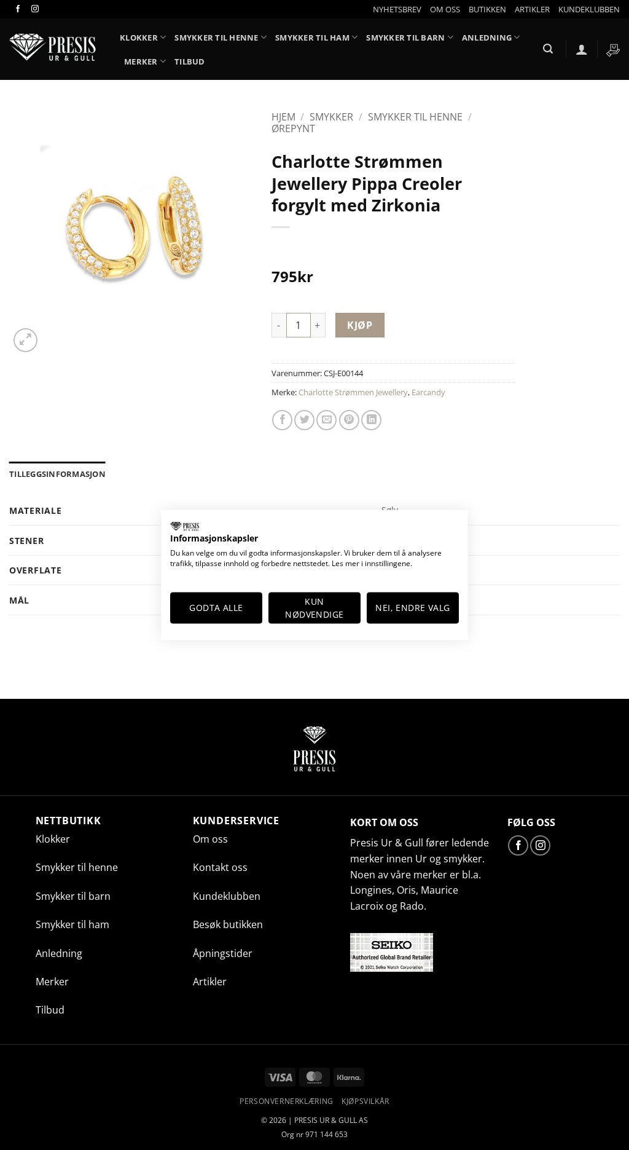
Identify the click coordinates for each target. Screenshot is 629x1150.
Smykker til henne (216, 37)
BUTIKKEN (487, 9)
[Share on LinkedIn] (371, 420)
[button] (397, 9)
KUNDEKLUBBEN (589, 9)
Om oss (210, 839)
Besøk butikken (228, 924)
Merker (141, 61)
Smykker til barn (405, 37)
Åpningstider (222, 953)
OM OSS (445, 9)
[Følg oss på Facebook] (18, 9)
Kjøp (359, 325)
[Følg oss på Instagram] (34, 9)
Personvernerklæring (287, 1101)
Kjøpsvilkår (365, 1101)
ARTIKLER (532, 9)
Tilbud (189, 61)
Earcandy (428, 392)
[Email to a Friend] (326, 420)
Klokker (53, 839)
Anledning (487, 37)
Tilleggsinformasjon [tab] (57, 473)
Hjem (283, 117)
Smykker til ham (312, 37)
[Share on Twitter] (304, 420)
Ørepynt (293, 128)
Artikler (210, 981)
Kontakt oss (220, 867)
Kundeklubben (226, 896)
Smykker (331, 117)
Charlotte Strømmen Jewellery (353, 392)
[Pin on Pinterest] (349, 420)
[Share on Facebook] (282, 420)
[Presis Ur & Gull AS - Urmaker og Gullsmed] (55, 49)
